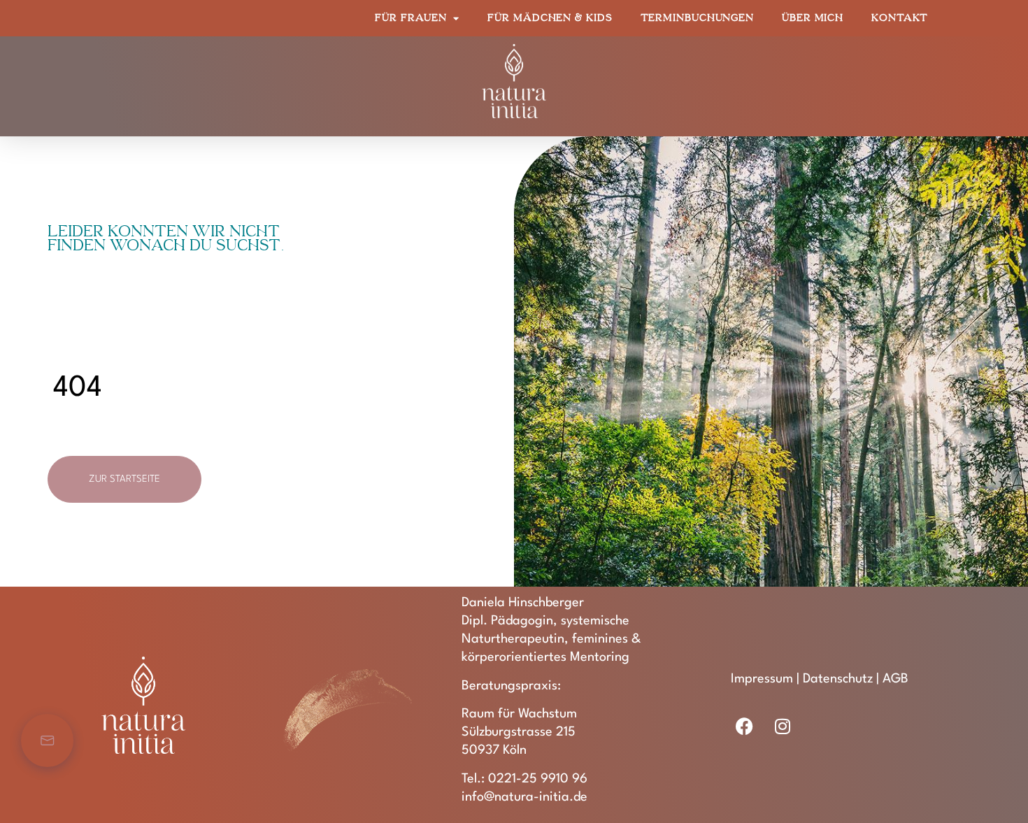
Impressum (762, 679)
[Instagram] (783, 726)
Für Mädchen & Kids (549, 17)
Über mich (812, 17)
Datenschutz (838, 679)
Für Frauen (410, 17)
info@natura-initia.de (524, 797)
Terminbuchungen (698, 17)
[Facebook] (745, 726)
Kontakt (899, 17)
